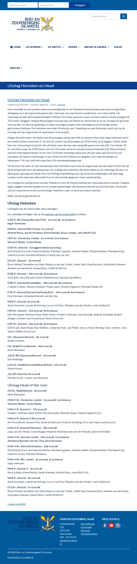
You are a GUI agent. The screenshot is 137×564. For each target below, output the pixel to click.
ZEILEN (118, 46)
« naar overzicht (17, 504)
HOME (17, 46)
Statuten (85, 530)
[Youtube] (111, 525)
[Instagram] (118, 525)
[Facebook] (105, 525)
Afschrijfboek (88, 523)
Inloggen (80, 4)
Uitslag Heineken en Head (28, 99)
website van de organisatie (60, 214)
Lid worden (86, 527)
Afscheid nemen (89, 533)
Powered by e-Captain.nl (20, 557)
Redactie (61, 105)
